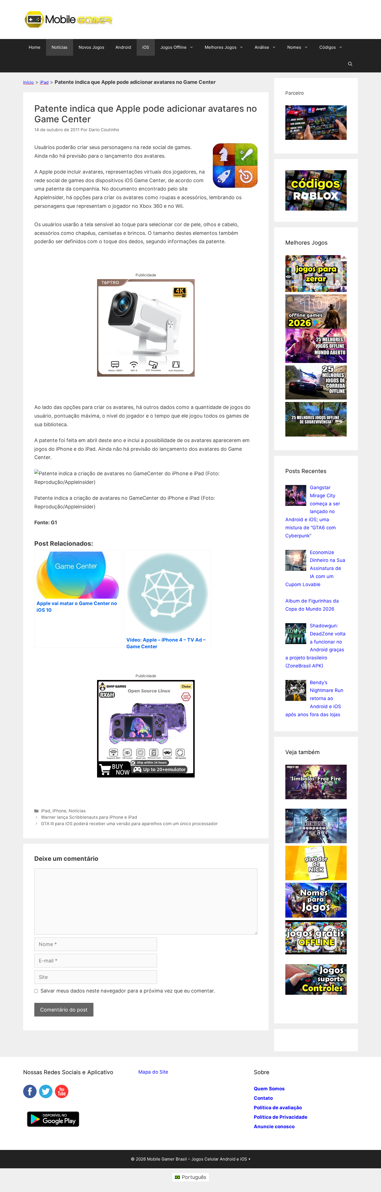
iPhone (59, 810)
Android (123, 47)
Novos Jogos (91, 47)
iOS (145, 47)
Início (28, 82)
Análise (262, 47)
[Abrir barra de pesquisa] (350, 64)
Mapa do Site (153, 1072)
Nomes (294, 47)
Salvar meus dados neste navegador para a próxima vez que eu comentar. (127, 991)
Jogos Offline (173, 47)
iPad (44, 82)
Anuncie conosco (274, 1126)
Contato (263, 1098)
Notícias (59, 47)
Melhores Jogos (221, 47)
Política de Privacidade (280, 1117)
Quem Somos (269, 1088)
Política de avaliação (278, 1107)
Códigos (327, 47)
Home (34, 47)
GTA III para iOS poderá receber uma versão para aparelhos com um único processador (129, 823)
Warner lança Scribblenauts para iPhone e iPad (89, 817)
